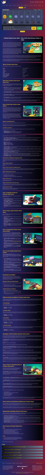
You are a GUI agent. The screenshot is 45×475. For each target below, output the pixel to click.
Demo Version (35, 5)
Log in (29, 137)
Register (7, 5)
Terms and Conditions (8, 463)
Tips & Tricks (30, 5)
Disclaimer (21, 463)
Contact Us (17, 463)
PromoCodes (18, 5)
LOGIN (25, 7)
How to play (3, 5)
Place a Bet (10, 5)
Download (14, 5)
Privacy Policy (13, 463)
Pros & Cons (39, 5)
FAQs (42, 5)
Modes (22, 5)
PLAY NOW (20, 7)
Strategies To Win (26, 5)
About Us (3, 463)
